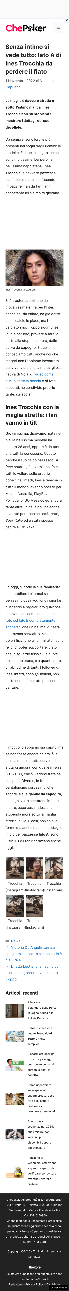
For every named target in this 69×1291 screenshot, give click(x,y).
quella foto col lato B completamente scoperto (32, 620)
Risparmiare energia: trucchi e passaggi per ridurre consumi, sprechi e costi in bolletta (41, 1064)
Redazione (16, 1284)
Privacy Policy (34, 1284)
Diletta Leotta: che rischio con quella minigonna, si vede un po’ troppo (33, 972)
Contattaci (34, 1256)
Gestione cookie (59, 1287)
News (15, 941)
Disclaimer (53, 1284)
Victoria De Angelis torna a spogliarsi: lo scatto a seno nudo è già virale (34, 953)
